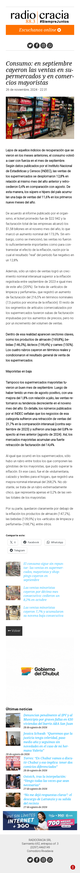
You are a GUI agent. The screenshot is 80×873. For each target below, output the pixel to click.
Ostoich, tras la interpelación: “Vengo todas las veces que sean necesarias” (46, 780)
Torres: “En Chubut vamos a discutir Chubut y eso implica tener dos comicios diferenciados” (48, 762)
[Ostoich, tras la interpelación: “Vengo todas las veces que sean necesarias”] (13, 782)
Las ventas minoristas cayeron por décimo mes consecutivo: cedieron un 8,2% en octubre (41, 593)
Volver (15, 631)
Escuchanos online (38, 30)
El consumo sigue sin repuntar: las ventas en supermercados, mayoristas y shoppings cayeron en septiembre (43, 572)
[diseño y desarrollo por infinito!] (72, 867)
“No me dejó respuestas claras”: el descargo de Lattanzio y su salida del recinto (47, 799)
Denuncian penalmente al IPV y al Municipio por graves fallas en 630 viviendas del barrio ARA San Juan (48, 719)
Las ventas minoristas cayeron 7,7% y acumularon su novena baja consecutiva (43, 611)
